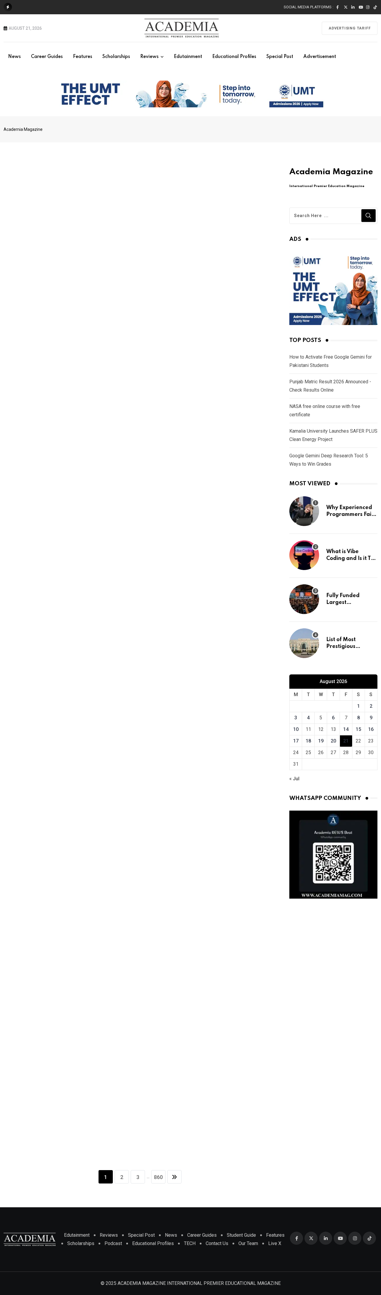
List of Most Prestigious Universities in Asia (350, 646)
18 (308, 741)
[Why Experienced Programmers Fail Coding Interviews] (304, 511)
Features (82, 56)
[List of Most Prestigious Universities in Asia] (304, 643)
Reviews (149, 56)
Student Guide (241, 1235)
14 (346, 729)
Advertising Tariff (350, 28)
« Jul (294, 778)
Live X (274, 1243)
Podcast (113, 1243)
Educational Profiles (234, 56)
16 (371, 729)
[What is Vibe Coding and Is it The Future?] (304, 555)
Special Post (279, 56)
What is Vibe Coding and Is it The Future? (351, 558)
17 (296, 741)
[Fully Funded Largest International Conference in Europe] (304, 599)
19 (321, 741)
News (14, 56)
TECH (190, 1243)
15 (358, 729)
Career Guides (47, 56)
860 (158, 1177)
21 (346, 741)
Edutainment (188, 56)
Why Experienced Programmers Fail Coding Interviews (350, 514)
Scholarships (116, 56)
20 (333, 741)
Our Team (248, 1243)
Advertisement (319, 56)
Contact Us (217, 1243)
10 (296, 729)
